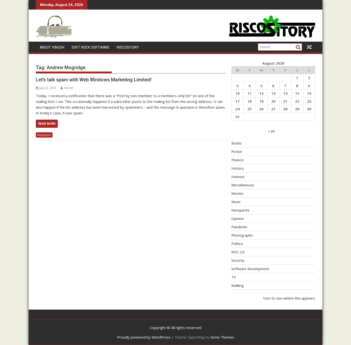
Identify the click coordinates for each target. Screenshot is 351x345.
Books (236, 143)
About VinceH (52, 47)
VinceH (68, 88)
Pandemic (239, 226)
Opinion (237, 218)
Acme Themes (222, 337)
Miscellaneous (242, 185)
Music (236, 201)
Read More (46, 123)
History (237, 168)
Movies (237, 193)
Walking (237, 285)
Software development (250, 268)
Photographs (242, 235)
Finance (237, 159)
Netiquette (44, 135)
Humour (238, 176)
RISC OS (238, 252)
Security (238, 260)
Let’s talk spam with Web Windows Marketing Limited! (94, 80)
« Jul (271, 130)
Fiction (236, 151)
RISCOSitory (128, 47)
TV (233, 277)
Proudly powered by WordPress (143, 337)
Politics (237, 243)
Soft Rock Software (90, 47)
